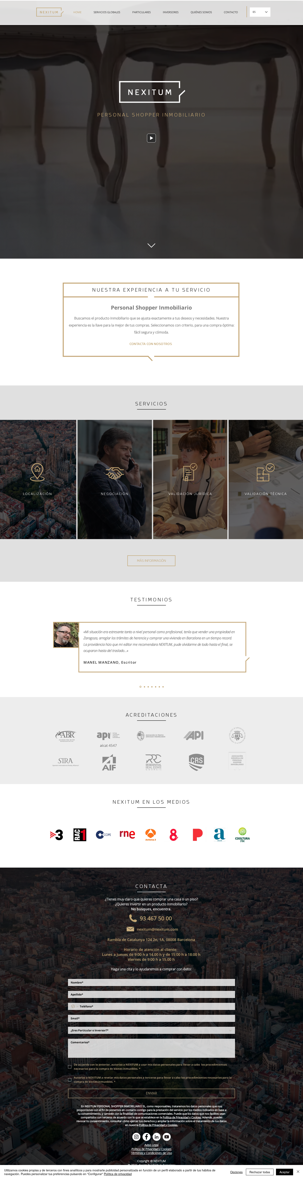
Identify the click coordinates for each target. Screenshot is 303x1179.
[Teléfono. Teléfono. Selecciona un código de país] (75, 1006)
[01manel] (140, 686)
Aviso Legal (151, 1145)
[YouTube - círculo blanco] (167, 1137)
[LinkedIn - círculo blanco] (157, 1137)
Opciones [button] (236, 1172)
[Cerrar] (298, 1172)
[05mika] (155, 687)
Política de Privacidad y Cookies (182, 1117)
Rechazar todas (259, 1172)
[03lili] (147, 686)
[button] (151, 138)
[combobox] (151, 1030)
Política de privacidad (118, 1174)
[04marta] (151, 686)
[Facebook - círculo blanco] (146, 1137)
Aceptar (285, 1172)
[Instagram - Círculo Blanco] (136, 1137)
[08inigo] (163, 686)
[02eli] (143, 686)
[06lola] (159, 686)
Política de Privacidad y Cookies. (158, 1125)
